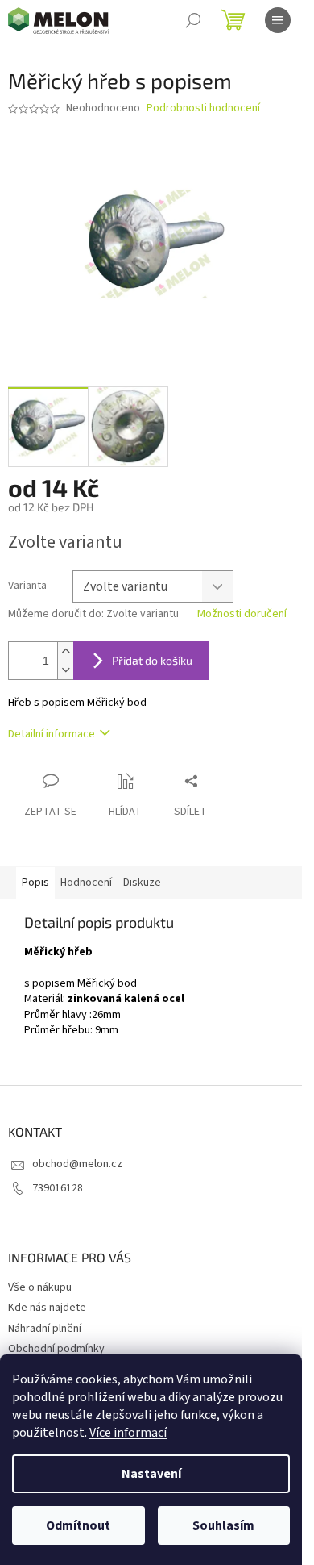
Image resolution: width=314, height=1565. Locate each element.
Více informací (128, 1433)
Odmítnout (78, 1525)
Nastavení (151, 1474)
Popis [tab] (35, 882)
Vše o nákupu (40, 1287)
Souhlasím (223, 1525)
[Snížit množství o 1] (65, 670)
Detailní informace (51, 734)
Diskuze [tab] (142, 882)
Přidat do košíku (152, 660)
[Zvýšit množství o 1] (65, 651)
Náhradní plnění (44, 1329)
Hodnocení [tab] (86, 882)
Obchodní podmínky (56, 1349)
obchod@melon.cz (77, 1164)
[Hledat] (193, 20)
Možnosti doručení (242, 614)
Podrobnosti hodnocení (203, 108)
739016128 (57, 1188)
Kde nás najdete (47, 1308)
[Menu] (278, 20)
